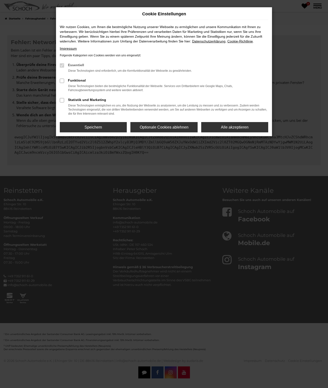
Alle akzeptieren (235, 127)
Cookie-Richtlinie (240, 41)
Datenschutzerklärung (208, 41)
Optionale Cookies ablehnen (164, 127)
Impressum (68, 48)
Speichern (93, 127)
